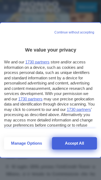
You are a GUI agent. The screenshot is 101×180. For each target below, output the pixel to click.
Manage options (26, 143)
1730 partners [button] (37, 62)
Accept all (74, 143)
